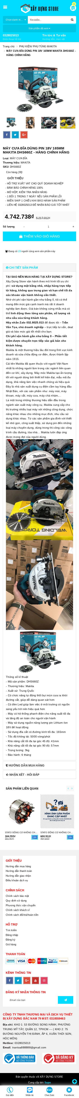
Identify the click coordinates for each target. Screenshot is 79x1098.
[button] (39, 268)
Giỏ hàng (11, 944)
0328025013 (11, 35)
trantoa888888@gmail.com (29, 1047)
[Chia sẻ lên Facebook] (7, 135)
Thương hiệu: (11, 162)
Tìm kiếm (11, 930)
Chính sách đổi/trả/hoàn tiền (22, 914)
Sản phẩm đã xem (39, 28)
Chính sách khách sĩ (18, 910)
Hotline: (8, 1043)
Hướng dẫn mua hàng (18, 866)
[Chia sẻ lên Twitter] (15, 135)
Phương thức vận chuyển (21, 905)
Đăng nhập (12, 935)
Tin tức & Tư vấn (54, 35)
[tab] (39, 268)
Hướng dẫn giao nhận (18, 875)
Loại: (6, 158)
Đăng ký (10, 939)
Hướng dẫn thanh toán (19, 871)
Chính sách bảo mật (17, 896)
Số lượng (9, 226)
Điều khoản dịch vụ (17, 880)
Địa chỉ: (8, 1024)
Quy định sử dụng (16, 900)
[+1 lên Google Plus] (24, 135)
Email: (7, 1047)
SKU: (6, 166)
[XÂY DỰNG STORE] (39, 8)
